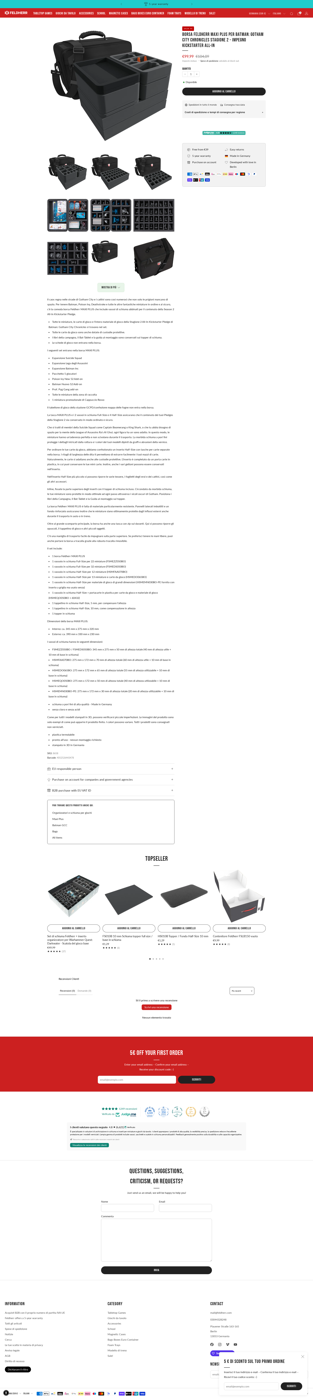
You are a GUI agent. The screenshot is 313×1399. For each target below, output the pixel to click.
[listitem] (156, 4)
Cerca (8, 1339)
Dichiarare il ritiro (18, 1369)
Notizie (9, 1334)
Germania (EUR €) (257, 13)
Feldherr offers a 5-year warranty (24, 1318)
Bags (55, 831)
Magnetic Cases (118, 13)
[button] (6, 1393)
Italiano (277, 13)
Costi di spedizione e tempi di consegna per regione (215, 112)
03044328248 (218, 1319)
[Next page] (266, 896)
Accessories (86, 13)
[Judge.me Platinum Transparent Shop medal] (177, 1112)
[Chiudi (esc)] (302, 1356)
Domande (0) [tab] (84, 990)
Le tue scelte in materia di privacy (24, 1344)
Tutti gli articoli (13, 1323)
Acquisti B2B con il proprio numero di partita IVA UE (35, 1312)
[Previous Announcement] (121, 4)
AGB (7, 1355)
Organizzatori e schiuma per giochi (72, 812)
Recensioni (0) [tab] (67, 990)
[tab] (150, 959)
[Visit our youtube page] (235, 1344)
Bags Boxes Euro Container (147, 13)
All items (57, 837)
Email (162, 1201)
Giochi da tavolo (66, 13)
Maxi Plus (58, 818)
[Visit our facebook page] (212, 1344)
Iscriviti (291, 1386)
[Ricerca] (291, 13)
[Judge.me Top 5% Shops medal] (204, 1112)
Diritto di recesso (14, 1361)
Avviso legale (12, 1350)
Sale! (212, 13)
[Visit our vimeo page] (227, 1344)
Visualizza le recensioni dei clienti (89, 1145)
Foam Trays (174, 13)
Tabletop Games (42, 13)
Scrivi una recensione (156, 1007)
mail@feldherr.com (221, 1312)
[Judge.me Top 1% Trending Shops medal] (191, 1112)
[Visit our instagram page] (220, 1344)
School (101, 13)
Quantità (186, 68)
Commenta (107, 1216)
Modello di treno (195, 13)
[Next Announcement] (192, 4)
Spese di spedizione (209, 61)
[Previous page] (47, 896)
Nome (104, 1201)
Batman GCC (59, 825)
